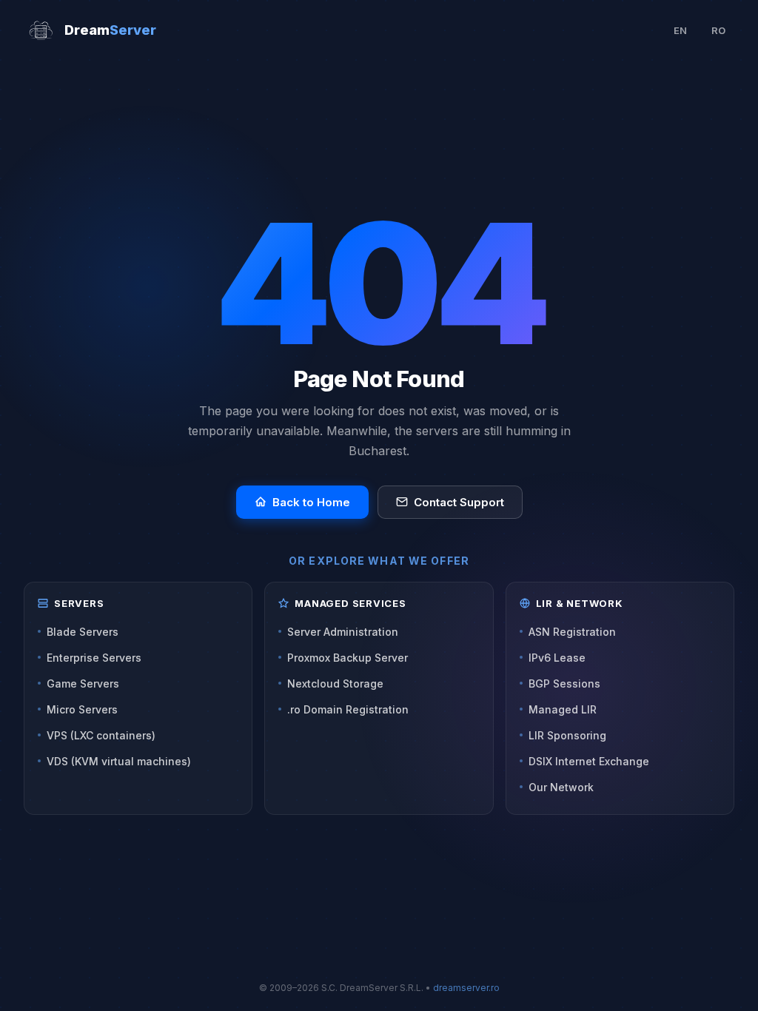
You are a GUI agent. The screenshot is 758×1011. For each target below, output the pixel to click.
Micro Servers (82, 709)
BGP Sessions (564, 683)
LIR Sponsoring (567, 735)
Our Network (561, 787)
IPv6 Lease (557, 657)
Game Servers (83, 683)
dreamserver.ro (466, 987)
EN (680, 30)
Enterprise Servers (94, 657)
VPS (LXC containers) (101, 735)
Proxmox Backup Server (347, 657)
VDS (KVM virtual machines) (119, 761)
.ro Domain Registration (348, 709)
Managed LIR (563, 709)
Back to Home (311, 502)
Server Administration (342, 631)
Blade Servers (82, 631)
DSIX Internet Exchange (589, 761)
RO (718, 30)
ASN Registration (572, 631)
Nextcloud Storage (335, 683)
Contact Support (459, 502)
